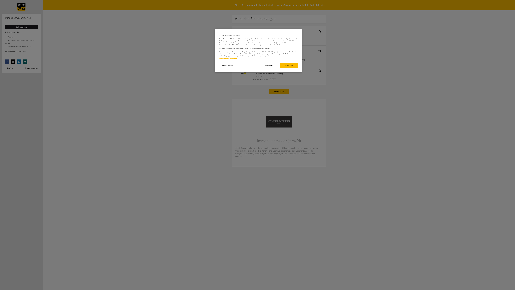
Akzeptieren (289, 65)
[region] (258, 50)
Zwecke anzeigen (227, 65)
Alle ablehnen (269, 65)
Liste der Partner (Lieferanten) (228, 58)
